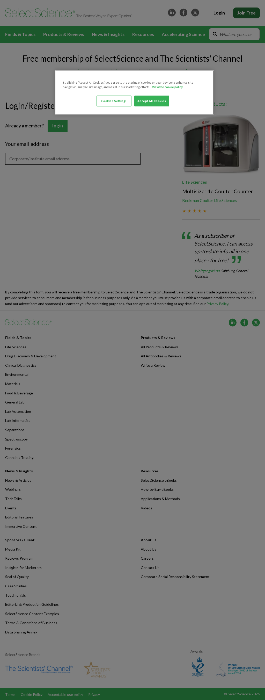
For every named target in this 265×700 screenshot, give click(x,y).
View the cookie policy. (167, 87)
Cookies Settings (114, 101)
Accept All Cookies (151, 101)
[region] (134, 92)
